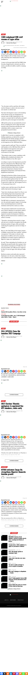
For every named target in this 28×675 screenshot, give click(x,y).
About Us (6, 600)
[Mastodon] (16, 52)
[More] (24, 52)
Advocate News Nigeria (11, 43)
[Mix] (19, 52)
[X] (5, 52)
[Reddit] (8, 52)
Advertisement (13, 600)
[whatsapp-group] (14, 264)
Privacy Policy (20, 600)
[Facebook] (2, 52)
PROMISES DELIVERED (14, 304)
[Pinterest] (13, 52)
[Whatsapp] (21, 52)
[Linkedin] (10, 52)
